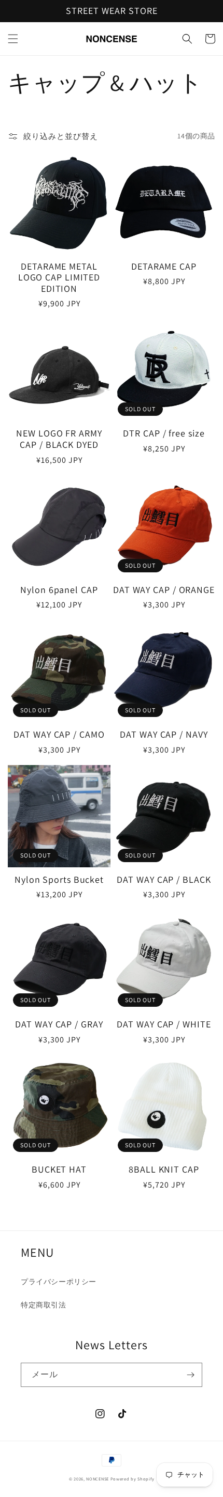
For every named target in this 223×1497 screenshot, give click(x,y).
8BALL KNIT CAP (164, 1169)
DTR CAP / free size (163, 433)
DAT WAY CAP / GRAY (59, 1024)
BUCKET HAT (59, 1169)
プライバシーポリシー (58, 1281)
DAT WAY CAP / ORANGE (164, 590)
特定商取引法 (43, 1304)
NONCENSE (97, 1479)
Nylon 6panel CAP (58, 590)
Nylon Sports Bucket (59, 879)
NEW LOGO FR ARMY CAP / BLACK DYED (59, 439)
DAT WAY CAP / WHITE (164, 1024)
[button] (13, 38)
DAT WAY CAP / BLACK (164, 879)
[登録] (190, 1375)
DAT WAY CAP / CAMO (58, 734)
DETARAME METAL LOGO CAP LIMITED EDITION (59, 277)
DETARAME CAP (164, 266)
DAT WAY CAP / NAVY (163, 734)
